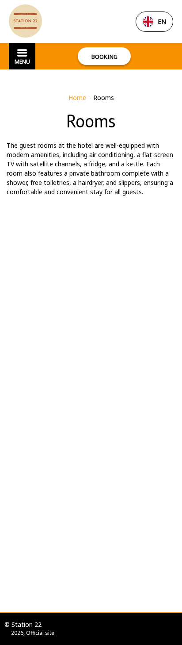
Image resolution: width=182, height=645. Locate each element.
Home (78, 97)
